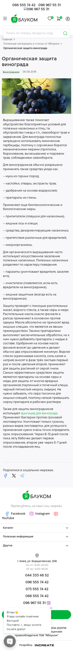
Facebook (18, 513)
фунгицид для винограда (39, 413)
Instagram (43, 513)
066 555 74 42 (23, 5)
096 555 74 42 (36, 582)
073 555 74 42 (37, 589)
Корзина (60, 17)
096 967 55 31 (49, 5)
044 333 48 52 (37, 575)
